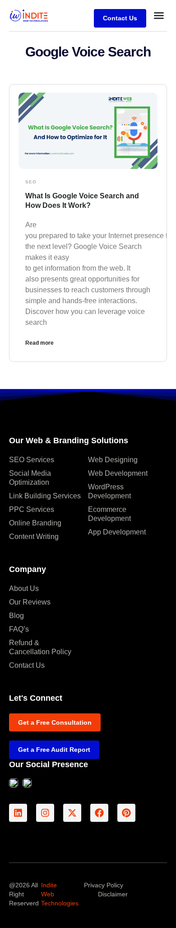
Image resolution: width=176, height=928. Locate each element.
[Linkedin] (18, 813)
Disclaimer (113, 894)
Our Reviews (30, 602)
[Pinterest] (126, 813)
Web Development (118, 473)
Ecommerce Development (109, 514)
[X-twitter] (72, 813)
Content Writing (34, 536)
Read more (39, 343)
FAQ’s (19, 629)
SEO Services (31, 460)
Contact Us (27, 665)
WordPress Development (109, 491)
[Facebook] (99, 813)
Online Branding (35, 523)
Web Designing (113, 460)
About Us (24, 588)
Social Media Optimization (30, 477)
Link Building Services (45, 496)
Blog (16, 615)
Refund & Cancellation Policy (40, 647)
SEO (31, 181)
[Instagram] (45, 813)
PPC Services (31, 509)
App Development (117, 532)
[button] (159, 15)
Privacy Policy (103, 885)
